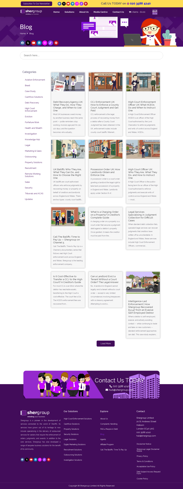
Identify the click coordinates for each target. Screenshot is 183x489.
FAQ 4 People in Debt (109, 429)
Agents (103, 439)
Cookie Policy (142, 479)
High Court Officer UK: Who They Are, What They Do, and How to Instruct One (142, 173)
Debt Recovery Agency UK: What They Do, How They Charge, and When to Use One (68, 106)
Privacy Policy (142, 456)
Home (56, 12)
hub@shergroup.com (146, 436)
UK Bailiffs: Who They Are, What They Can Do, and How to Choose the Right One (67, 173)
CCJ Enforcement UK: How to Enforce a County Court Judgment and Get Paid (105, 106)
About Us (84, 12)
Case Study (30, 91)
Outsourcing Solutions (73, 455)
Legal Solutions (70, 439)
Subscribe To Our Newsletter (36, 3)
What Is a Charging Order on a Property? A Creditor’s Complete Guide (105, 214)
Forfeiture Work (32, 122)
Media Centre (100, 12)
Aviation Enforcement (35, 80)
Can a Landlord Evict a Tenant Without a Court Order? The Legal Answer (105, 279)
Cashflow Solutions (34, 97)
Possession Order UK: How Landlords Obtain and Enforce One (105, 172)
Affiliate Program (107, 444)
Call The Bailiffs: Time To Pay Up (113, 450)
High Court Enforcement (31, 109)
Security (28, 188)
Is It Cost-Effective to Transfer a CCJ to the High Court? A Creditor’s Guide (67, 279)
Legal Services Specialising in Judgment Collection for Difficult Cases (142, 216)
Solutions (69, 12)
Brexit (27, 85)
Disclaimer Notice (144, 444)
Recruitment (30, 168)
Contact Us (118, 12)
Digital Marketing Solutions (75, 444)
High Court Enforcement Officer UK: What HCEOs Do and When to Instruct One (142, 106)
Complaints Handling (109, 424)
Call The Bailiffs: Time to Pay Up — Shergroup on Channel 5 (66, 239)
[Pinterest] (86, 4)
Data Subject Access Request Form (148, 473)
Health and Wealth (33, 128)
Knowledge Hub (32, 139)
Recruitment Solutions (73, 450)
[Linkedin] (72, 4)
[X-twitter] (64, 4)
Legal (27, 145)
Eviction (28, 116)
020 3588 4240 (140, 3)
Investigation (31, 134)
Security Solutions (71, 434)
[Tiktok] (81, 4)
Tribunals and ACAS (34, 193)
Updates (29, 199)
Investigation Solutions (73, 460)
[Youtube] (68, 4)
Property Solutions (33, 162)
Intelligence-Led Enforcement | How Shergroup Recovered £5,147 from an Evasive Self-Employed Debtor (141, 307)
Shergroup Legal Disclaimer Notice (148, 450)
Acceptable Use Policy (146, 466)
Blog (102, 434)
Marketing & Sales (33, 151)
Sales (27, 182)
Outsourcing (30, 156)
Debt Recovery (32, 103)
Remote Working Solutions (32, 175)
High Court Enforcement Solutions (78, 419)
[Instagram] (77, 4)
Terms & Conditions (145, 461)
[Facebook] (59, 4)
